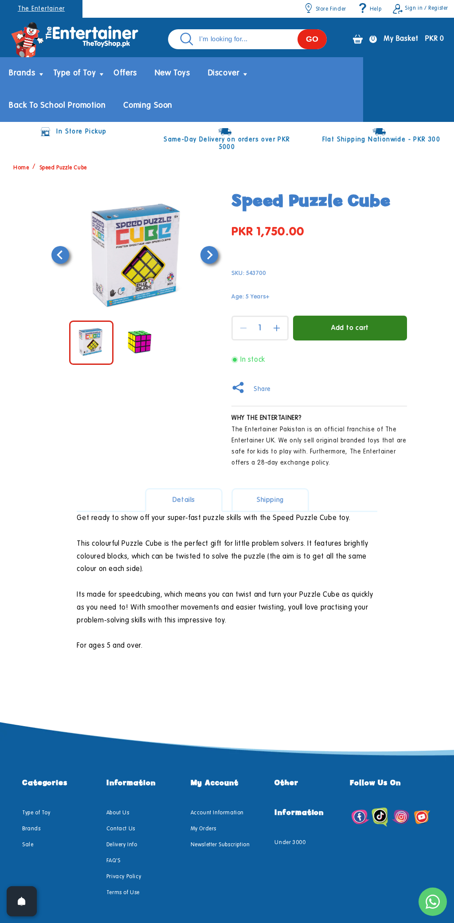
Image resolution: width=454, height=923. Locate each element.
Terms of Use (123, 893)
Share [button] (262, 389)
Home (21, 168)
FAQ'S (113, 861)
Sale (27, 845)
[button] (22, 73)
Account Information (217, 813)
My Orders (203, 829)
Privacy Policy (123, 877)
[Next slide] (209, 255)
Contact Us (120, 829)
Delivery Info (121, 845)
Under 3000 (289, 842)
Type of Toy (36, 813)
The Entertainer (41, 9)
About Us (117, 813)
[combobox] (247, 39)
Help (375, 9)
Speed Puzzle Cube (63, 168)
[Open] (22, 901)
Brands (31, 829)
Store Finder (331, 9)
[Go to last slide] (60, 255)
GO (312, 39)
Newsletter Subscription (220, 845)
